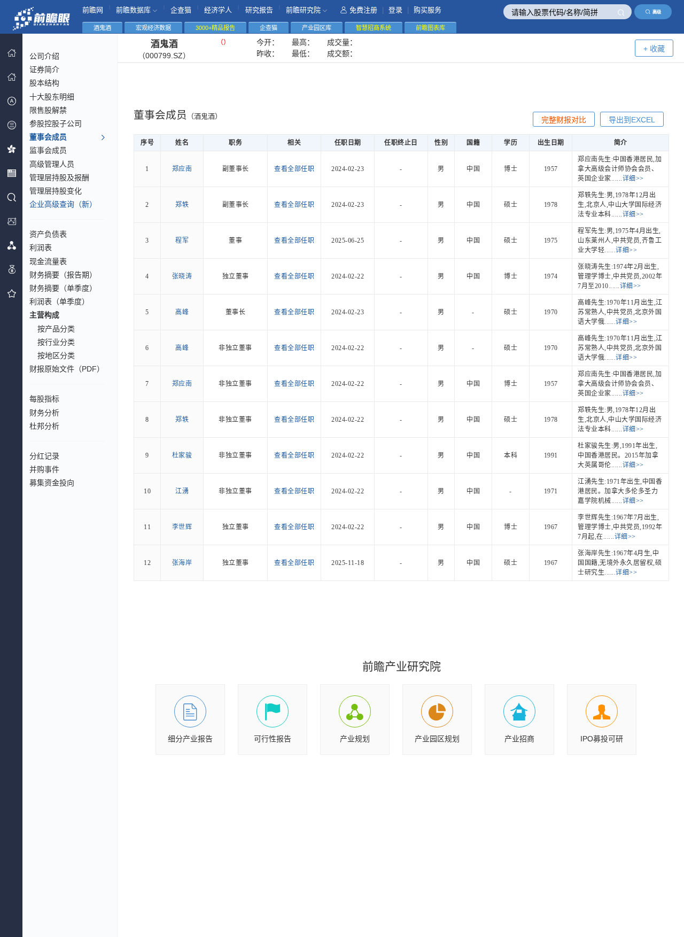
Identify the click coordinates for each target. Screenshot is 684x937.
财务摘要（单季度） (63, 288)
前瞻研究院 (304, 10)
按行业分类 (56, 342)
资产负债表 (48, 234)
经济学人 (218, 10)
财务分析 (44, 412)
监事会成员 (48, 150)
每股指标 (44, 398)
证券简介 (44, 69)
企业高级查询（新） (63, 204)
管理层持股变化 (55, 191)
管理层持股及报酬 (59, 177)
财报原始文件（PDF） (66, 369)
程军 (182, 240)
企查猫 (180, 10)
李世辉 (182, 527)
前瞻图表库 (430, 28)
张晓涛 (182, 276)
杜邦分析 (44, 426)
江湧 (182, 491)
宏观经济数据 (153, 28)
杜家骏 (182, 455)
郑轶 (182, 204)
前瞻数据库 (134, 10)
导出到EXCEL (632, 119)
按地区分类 (56, 355)
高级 (656, 11)
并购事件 (44, 469)
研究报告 (259, 10)
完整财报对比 (563, 119)
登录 (395, 10)
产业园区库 (316, 28)
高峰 (182, 312)
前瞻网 (92, 10)
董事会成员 (48, 137)
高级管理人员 (51, 164)
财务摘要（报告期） (63, 274)
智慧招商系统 (373, 28)
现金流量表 (48, 261)
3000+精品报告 (215, 28)
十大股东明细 (51, 96)
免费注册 (363, 10)
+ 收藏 (654, 48)
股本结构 (44, 83)
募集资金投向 (51, 482)
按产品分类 (56, 328)
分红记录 (44, 456)
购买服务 (427, 10)
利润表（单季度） (59, 301)
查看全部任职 (294, 169)
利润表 (40, 247)
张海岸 (182, 563)
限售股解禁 (48, 110)
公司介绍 (44, 56)
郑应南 (182, 169)
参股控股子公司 (55, 123)
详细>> (633, 178)
